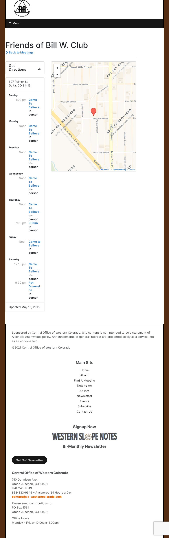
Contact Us (84, 411)
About (84, 375)
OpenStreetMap (119, 170)
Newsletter (84, 396)
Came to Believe (34, 243)
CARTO (132, 170)
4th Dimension (34, 286)
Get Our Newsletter (29, 460)
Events (84, 401)
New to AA (84, 385)
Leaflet (106, 170)
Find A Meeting (84, 380)
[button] (92, 109)
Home (85, 370)
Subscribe (84, 406)
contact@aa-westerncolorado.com (37, 496)
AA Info (84, 391)
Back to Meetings (20, 52)
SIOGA (33, 223)
